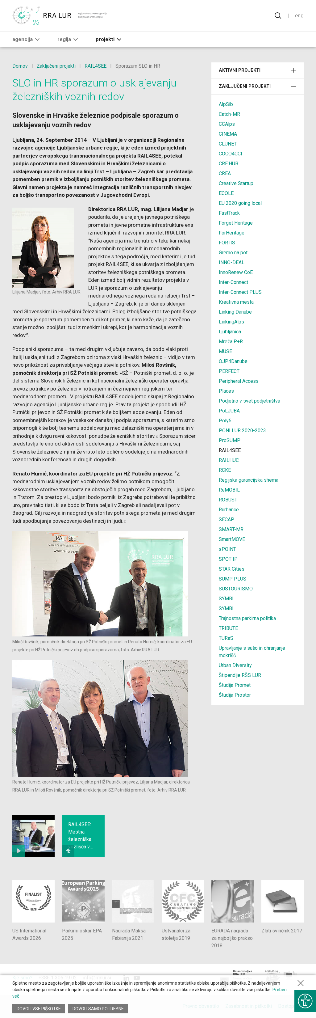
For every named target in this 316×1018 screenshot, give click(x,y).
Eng (299, 15)
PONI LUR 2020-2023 (242, 430)
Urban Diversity (235, 665)
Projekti (105, 39)
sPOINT (227, 549)
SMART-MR (231, 529)
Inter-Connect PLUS (240, 292)
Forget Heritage (236, 223)
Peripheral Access (239, 381)
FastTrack (229, 213)
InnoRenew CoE (236, 272)
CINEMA (228, 134)
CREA (225, 173)
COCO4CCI (230, 154)
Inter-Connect (233, 282)
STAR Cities (231, 569)
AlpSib (226, 104)
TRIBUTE (228, 628)
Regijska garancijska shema (248, 480)
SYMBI (226, 599)
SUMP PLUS (232, 579)
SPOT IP (228, 559)
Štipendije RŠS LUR (240, 675)
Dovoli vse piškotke (39, 1008)
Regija (64, 39)
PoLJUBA (229, 411)
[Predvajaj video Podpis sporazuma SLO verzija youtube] (33, 836)
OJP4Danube (233, 361)
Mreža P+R (231, 341)
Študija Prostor (235, 695)
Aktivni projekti (239, 70)
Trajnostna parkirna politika (247, 618)
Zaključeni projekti (56, 66)
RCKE (225, 470)
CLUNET (228, 144)
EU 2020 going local (240, 203)
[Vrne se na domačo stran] (60, 15)
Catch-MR (229, 114)
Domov (20, 66)
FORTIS (227, 243)
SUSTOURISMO (236, 589)
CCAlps (227, 124)
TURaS (226, 638)
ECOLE (226, 193)
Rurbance (229, 510)
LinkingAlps (231, 322)
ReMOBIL (229, 490)
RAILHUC (229, 460)
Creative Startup (236, 183)
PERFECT (229, 371)
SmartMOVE (232, 539)
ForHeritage (231, 233)
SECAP (226, 519)
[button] (37, 39)
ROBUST (228, 500)
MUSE (225, 351)
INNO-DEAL (231, 262)
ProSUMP (229, 440)
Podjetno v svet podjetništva (249, 401)
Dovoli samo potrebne (98, 1008)
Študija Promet (235, 685)
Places (226, 391)
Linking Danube (235, 312)
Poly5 (225, 421)
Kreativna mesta (236, 302)
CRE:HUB (228, 164)
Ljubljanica (230, 332)
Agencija (22, 39)
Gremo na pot (233, 253)
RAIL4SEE (95, 66)
